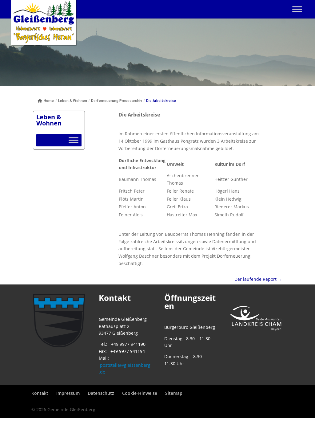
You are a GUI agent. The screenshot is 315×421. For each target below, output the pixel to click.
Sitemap (173, 393)
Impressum (68, 393)
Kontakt (39, 393)
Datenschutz (101, 393)
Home (49, 101)
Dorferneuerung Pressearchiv (116, 101)
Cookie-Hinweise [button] (139, 393)
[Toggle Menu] (297, 9)
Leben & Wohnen (72, 101)
